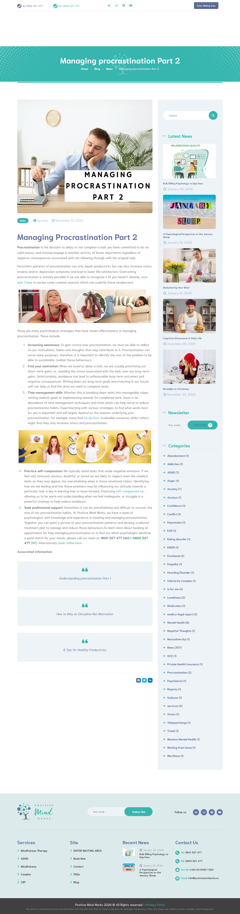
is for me (173, 589)
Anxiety (172, 489)
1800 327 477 (35, 5)
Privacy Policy (155, 904)
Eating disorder (177, 539)
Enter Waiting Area (206, 5)
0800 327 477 (71, 5)
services (172, 705)
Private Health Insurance (183, 664)
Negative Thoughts (179, 630)
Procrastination (177, 672)
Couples (26, 874)
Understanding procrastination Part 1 (85, 578)
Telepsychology (177, 722)
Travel (171, 730)
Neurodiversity (176, 639)
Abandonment (176, 455)
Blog (76, 882)
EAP (170, 530)
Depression (174, 522)
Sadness (172, 697)
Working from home (179, 747)
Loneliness (174, 597)
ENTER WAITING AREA (87, 850)
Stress (171, 714)
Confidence (174, 505)
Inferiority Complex (179, 580)
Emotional (173, 555)
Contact (78, 866)
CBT (23, 882)
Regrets (172, 689)
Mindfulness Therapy (34, 850)
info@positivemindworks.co (200, 878)
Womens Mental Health (181, 739)
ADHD (171, 472)
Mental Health (176, 622)
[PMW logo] (35, 811)
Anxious (172, 497)
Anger (171, 480)
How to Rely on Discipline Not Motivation (85, 614)
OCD (170, 656)
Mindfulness (28, 866)
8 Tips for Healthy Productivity (84, 650)
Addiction (173, 464)
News (23, 220)
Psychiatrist (175, 681)
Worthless (173, 755)
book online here (70, 543)
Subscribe (200, 424)
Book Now (79, 858)
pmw (44, 220)
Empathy (172, 564)
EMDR (171, 547)
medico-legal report (180, 614)
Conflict (172, 514)
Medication (174, 605)
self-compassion (127, 491)
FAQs (76, 874)
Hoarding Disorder (178, 572)
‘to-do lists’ (92, 417)
